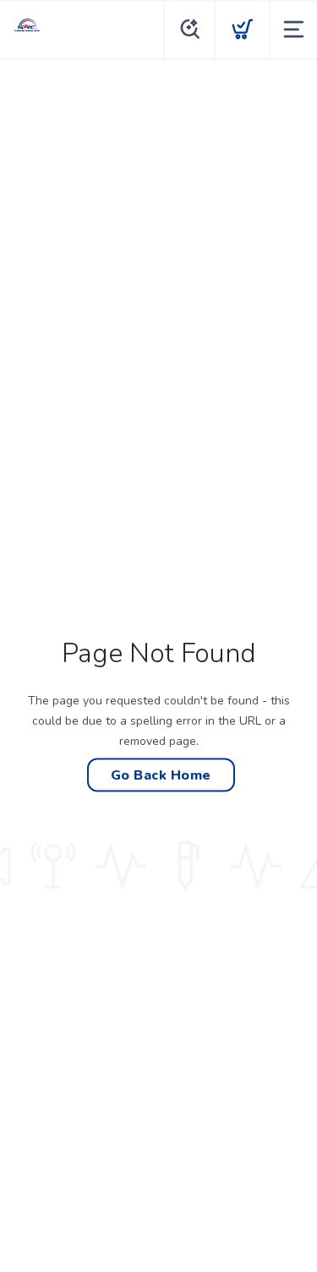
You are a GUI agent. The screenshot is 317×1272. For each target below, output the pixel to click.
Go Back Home (161, 775)
